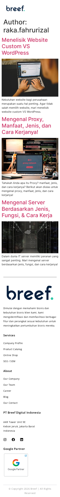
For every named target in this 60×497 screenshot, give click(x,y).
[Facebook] (13, 439)
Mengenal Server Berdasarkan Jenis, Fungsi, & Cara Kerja (27, 208)
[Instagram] (5, 439)
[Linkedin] (21, 439)
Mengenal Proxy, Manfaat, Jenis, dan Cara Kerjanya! (26, 125)
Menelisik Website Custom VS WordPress (25, 46)
